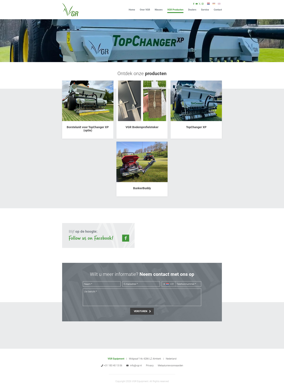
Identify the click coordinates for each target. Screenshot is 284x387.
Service (205, 9)
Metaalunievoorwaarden (170, 365)
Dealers (192, 9)
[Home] (70, 9)
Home (132, 9)
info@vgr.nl (136, 365)
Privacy (150, 365)
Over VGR (145, 9)
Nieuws (159, 9)
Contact (218, 9)
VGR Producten (175, 9)
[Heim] (213, 3)
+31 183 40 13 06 (113, 365)
